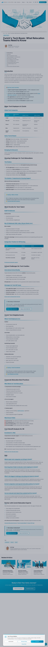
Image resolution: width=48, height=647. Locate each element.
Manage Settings (24, 641)
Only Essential (11, 641)
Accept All (37, 641)
